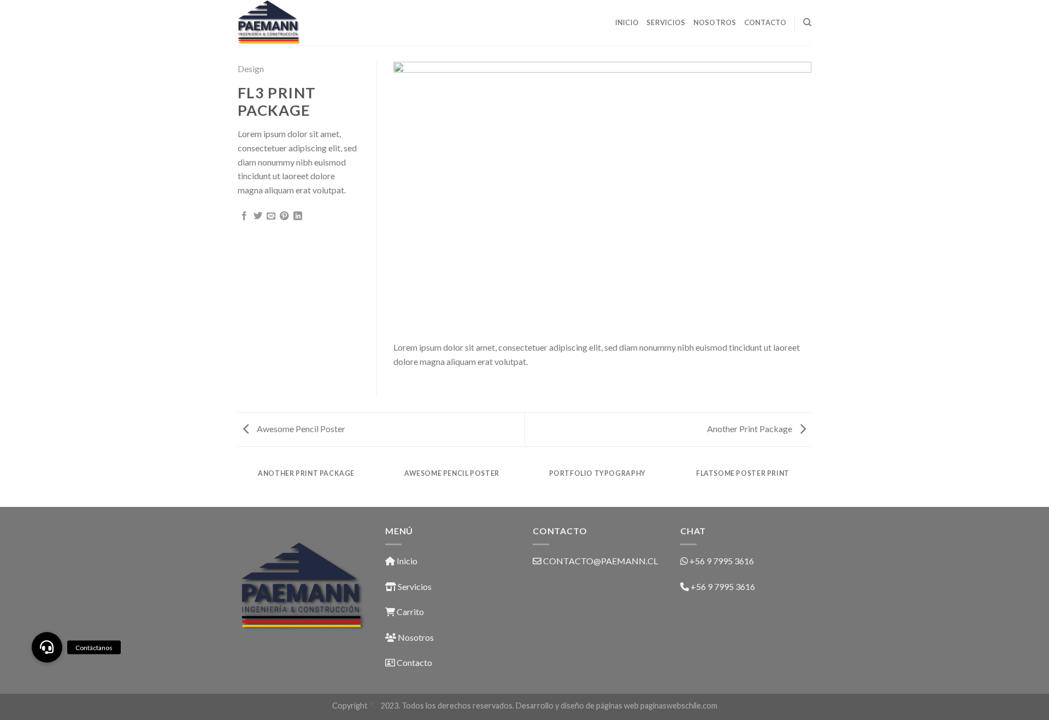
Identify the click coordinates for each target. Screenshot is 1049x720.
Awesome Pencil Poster (300, 428)
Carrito (409, 611)
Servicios (665, 22)
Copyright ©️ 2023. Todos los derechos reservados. (424, 705)
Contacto (765, 22)
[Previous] (415, 197)
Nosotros (714, 22)
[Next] (789, 197)
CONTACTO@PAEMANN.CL (600, 561)
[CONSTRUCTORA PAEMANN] (292, 22)
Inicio (627, 22)
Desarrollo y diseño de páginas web (577, 705)
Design (251, 68)
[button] (47, 647)
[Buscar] (807, 22)
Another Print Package (750, 428)
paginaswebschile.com (678, 705)
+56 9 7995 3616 (721, 561)
